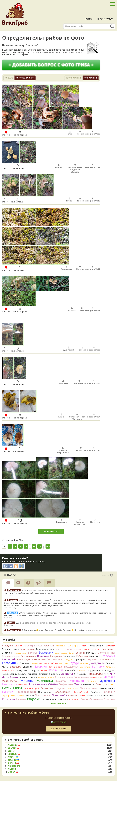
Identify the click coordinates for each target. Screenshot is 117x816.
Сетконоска (74, 699)
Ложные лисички (46, 677)
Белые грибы (64, 649)
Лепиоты (67, 673)
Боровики (46, 652)
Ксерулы (22, 674)
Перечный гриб (31, 688)
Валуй (71, 653)
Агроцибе (7, 645)
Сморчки (109, 699)
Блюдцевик (95, 649)
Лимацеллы (80, 673)
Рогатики (8, 699)
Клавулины (22, 670)
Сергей (11, 751)
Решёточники (94, 695)
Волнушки (91, 652)
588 (48, 546)
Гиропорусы (80, 659)
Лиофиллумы (95, 673)
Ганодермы (69, 656)
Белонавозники (10, 649)
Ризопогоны (109, 695)
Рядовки (33, 699)
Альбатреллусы (33, 645)
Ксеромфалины (9, 674)
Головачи (24, 663)
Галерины (56, 656)
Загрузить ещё (51, 531)
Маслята (109, 677)
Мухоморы (107, 681)
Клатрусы (34, 670)
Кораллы (81, 670)
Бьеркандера (61, 653)
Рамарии (73, 695)
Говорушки (10, 663)
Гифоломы (93, 659)
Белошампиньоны (45, 649)
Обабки (53, 684)
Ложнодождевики (28, 677)
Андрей (12, 769)
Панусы (111, 684)
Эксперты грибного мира (25, 739)
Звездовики (71, 666)
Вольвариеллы (11, 656)
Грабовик (54, 663)
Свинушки (62, 699)
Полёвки (95, 691)
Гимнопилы (39, 659)
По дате (9, 78)
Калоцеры (110, 667)
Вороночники (28, 656)
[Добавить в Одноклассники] (16, 566)
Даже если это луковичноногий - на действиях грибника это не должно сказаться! (54, 623)
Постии (30, 695)
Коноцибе (70, 670)
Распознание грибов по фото (28, 712)
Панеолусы (101, 684)
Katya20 (12, 760)
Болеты (32, 652)
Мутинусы (91, 681)
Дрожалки (16, 666)
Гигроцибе (9, 659)
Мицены (27, 681)
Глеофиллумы (107, 659)
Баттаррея (110, 646)
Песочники (47, 688)
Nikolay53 (13, 754)
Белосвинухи (27, 649)
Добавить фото (58, 729)
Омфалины (66, 684)
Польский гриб (81, 692)
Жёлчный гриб (55, 667)
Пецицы (60, 688)
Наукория (22, 684)
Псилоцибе (59, 695)
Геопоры (93, 656)
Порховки (20, 695)
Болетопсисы (21, 653)
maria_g (12, 763)
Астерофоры (74, 645)
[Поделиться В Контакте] (5, 566)
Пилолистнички (107, 688)
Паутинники (12, 687)
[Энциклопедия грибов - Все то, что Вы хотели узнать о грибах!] (15, 14)
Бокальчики (108, 649)
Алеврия (18, 646)
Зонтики (98, 666)
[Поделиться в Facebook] (10, 566)
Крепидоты (108, 670)
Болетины (7, 652)
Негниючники (37, 684)
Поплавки (108, 691)
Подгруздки (44, 691)
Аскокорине (61, 645)
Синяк (84, 699)
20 (39, 546)
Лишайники (10, 677)
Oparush (12, 748)
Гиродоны (68, 659)
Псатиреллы (43, 695)
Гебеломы (82, 656)
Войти (88, 19)
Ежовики (41, 666)
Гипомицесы (55, 659)
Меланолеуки (10, 680)
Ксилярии (33, 673)
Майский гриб (96, 677)
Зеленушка (85, 667)
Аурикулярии (97, 645)
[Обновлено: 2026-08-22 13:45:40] (111, 575)
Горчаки (34, 663)
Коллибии (56, 670)
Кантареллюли (8, 670)
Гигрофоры (107, 656)
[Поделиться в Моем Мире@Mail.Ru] (21, 566)
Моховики (77, 681)
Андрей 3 (13, 745)
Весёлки (80, 652)
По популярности (25, 78)
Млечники (45, 680)
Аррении (49, 645)
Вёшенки (43, 656)
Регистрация (106, 19)
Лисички (109, 673)
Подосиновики (62, 691)
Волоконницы (106, 652)
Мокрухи (61, 680)
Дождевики (97, 663)
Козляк (44, 670)
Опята (78, 684)
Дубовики (28, 666)
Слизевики (96, 699)
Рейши (82, 695)
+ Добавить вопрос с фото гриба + (51, 65)
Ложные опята (64, 677)
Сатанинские (49, 699)
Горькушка (44, 663)
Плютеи (7, 692)
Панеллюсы (88, 684)
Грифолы (63, 663)
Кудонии (43, 674)
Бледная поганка (81, 649)
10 (34, 546)
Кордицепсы (94, 670)
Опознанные (90, 78)
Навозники (10, 684)
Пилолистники (89, 688)
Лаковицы (54, 673)
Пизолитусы (72, 688)
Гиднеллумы (24, 659)
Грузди (74, 663)
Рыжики (21, 699)
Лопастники (81, 677)
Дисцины (84, 663)
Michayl (11, 772)
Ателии (85, 646)
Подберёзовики (26, 691)
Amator (11, 757)
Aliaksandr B (14, 766)
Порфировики (8, 695)
